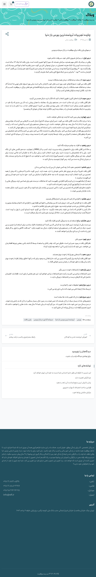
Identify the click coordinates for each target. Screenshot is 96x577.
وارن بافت (27, 319)
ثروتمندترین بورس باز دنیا (65, 319)
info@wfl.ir (8, 495)
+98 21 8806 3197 (11, 486)
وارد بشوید (70, 356)
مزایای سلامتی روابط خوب (81, 392)
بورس (79, 319)
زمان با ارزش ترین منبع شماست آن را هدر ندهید (73, 382)
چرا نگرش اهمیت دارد (83, 377)
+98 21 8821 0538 (11, 481)
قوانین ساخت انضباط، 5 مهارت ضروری (77, 387)
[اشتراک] (7, 34)
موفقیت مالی (69, 40)
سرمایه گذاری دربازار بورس (43, 319)
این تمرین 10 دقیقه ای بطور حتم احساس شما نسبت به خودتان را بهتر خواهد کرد (62, 372)
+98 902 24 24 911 (11, 490)
